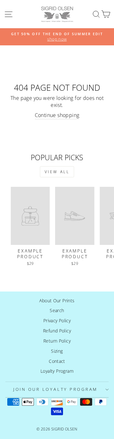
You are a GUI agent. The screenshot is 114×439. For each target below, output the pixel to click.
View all (57, 171)
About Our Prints (56, 301)
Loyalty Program (57, 371)
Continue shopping (57, 115)
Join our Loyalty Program (55, 389)
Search (57, 310)
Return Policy (57, 341)
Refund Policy (57, 331)
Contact (57, 361)
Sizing (57, 351)
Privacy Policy (57, 321)
